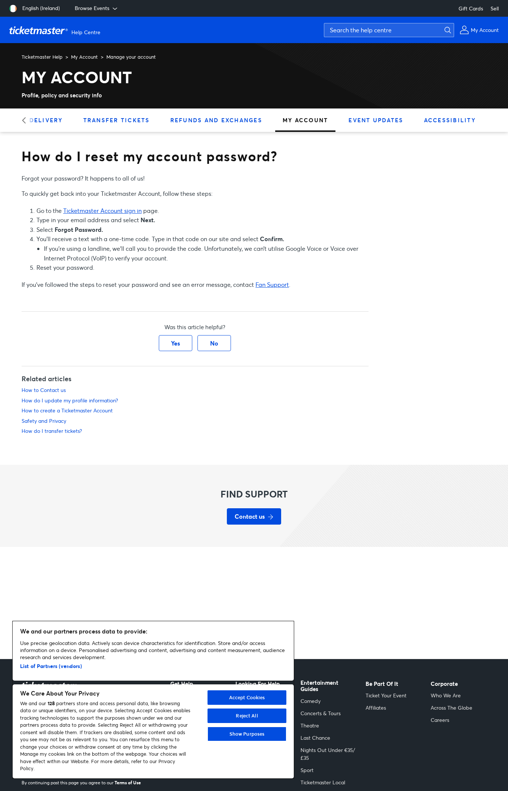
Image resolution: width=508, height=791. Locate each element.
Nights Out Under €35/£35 (327, 753)
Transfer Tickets (116, 120)
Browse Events (92, 8)
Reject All (247, 715)
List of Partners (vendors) (51, 666)
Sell (495, 8)
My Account (84, 57)
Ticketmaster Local (322, 782)
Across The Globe (451, 707)
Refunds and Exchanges (216, 120)
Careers (440, 719)
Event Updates (375, 120)
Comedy (310, 700)
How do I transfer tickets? (52, 430)
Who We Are (446, 695)
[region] (153, 699)
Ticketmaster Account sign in (102, 210)
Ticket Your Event (386, 695)
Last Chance (315, 737)
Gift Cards (471, 8)
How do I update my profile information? (70, 400)
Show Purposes (247, 733)
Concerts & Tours (320, 713)
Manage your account (131, 57)
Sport (307, 770)
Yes (175, 343)
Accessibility (450, 120)
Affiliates (376, 707)
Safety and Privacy (44, 420)
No (214, 343)
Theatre (309, 725)
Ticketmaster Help (42, 57)
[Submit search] (446, 30)
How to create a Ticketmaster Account (67, 410)
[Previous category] (26, 120)
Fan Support (272, 284)
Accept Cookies (247, 697)
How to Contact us (44, 389)
